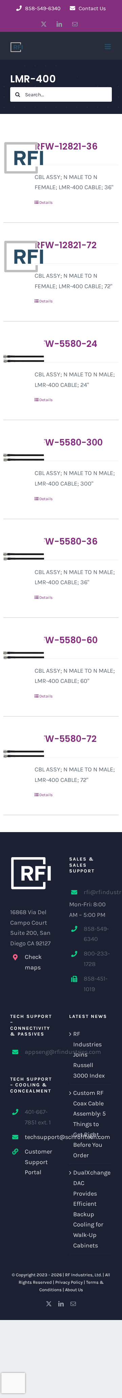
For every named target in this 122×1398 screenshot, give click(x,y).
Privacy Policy (69, 1282)
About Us (74, 1289)
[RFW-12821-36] (16, 157)
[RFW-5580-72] (16, 753)
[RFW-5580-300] (16, 457)
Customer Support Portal (38, 1162)
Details (46, 202)
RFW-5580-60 (66, 640)
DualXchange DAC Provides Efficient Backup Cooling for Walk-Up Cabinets (90, 1209)
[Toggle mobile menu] (108, 46)
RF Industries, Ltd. (83, 1274)
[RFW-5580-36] (16, 556)
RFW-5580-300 (69, 442)
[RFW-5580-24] (16, 358)
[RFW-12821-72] (16, 256)
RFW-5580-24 (66, 344)
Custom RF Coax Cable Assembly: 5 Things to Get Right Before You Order (89, 1124)
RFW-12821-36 (66, 146)
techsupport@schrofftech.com (39, 1137)
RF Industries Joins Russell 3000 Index (89, 1054)
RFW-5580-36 (66, 541)
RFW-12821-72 (66, 245)
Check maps (33, 962)
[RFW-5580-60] (16, 655)
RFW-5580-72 (66, 739)
